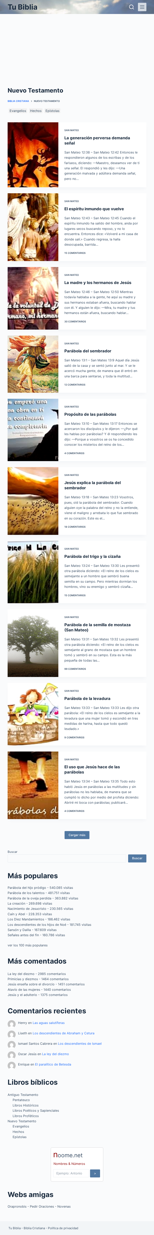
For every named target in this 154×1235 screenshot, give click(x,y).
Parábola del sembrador (87, 351)
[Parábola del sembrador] (33, 364)
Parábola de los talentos (26, 893)
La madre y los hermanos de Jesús (97, 282)
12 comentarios (74, 384)
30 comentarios (75, 321)
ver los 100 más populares (28, 945)
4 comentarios (74, 453)
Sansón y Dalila (19, 930)
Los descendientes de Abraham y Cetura (63, 1033)
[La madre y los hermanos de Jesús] (33, 298)
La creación (16, 903)
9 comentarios (74, 737)
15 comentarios (75, 252)
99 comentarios (75, 668)
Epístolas (52, 111)
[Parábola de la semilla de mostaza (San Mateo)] (33, 643)
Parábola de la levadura (87, 698)
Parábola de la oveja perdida (29, 898)
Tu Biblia (22, 7)
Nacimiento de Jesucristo (27, 909)
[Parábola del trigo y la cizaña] (33, 572)
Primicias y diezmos (23, 979)
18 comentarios (75, 526)
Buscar (12, 852)
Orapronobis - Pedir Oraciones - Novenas (39, 1206)
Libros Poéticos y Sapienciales (36, 1110)
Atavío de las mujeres (24, 990)
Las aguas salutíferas (49, 1023)
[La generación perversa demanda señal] (33, 154)
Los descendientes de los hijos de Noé (37, 925)
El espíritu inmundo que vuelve (94, 208)
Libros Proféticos (26, 1116)
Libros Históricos (25, 1105)
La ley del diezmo (21, 974)
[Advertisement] (77, 44)
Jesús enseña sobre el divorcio (31, 984)
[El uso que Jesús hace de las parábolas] (33, 785)
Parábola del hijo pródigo (27, 888)
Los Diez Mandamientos (26, 919)
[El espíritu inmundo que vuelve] (33, 227)
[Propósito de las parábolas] (33, 430)
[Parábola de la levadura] (33, 714)
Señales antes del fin (23, 935)
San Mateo (71, 130)
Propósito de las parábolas (90, 414)
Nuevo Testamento (22, 1121)
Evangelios (18, 111)
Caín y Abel (16, 914)
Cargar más (77, 835)
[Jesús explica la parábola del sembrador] (33, 501)
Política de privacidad (63, 1228)
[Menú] (142, 7)
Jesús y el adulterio (22, 995)
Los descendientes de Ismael (80, 1044)
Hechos (36, 111)
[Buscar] (131, 7)
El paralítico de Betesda (53, 1064)
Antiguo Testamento (23, 1095)
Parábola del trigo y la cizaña (92, 556)
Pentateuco (21, 1100)
